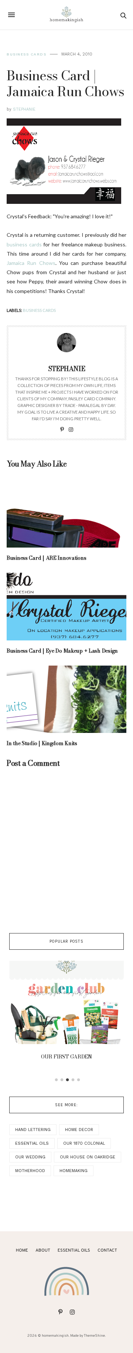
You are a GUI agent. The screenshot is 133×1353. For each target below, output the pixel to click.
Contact (107, 1250)
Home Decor (79, 1129)
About (42, 1250)
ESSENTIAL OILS (74, 1250)
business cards (24, 244)
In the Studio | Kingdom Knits (42, 743)
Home (22, 1250)
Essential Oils (32, 1143)
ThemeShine (94, 1335)
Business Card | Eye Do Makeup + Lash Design (62, 651)
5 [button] (78, 1080)
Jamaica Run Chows (31, 263)
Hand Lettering (33, 1129)
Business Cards (26, 54)
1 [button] (56, 1080)
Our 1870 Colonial (84, 1143)
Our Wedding (30, 1157)
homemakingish (55, 1335)
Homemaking (73, 1170)
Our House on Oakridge (87, 1157)
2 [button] (62, 1080)
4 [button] (73, 1080)
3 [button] (67, 1080)
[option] (66, 1012)
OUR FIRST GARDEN (66, 1057)
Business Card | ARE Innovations (46, 558)
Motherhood (30, 1170)
